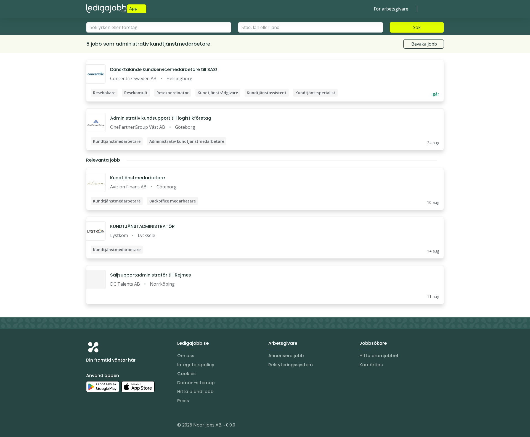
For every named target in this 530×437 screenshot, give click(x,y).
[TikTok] (123, 426)
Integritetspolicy (195, 365)
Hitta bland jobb (195, 391)
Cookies (186, 373)
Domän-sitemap (196, 383)
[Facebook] (112, 426)
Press (183, 400)
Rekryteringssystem (290, 365)
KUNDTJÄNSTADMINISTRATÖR (142, 226)
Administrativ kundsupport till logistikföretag (160, 118)
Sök (417, 27)
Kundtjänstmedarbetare (137, 178)
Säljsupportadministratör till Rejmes (150, 275)
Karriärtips (371, 365)
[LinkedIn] (101, 426)
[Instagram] (90, 426)
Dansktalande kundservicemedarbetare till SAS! (163, 69)
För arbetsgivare (391, 9)
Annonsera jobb (286, 355)
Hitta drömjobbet (379, 355)
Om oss (185, 355)
